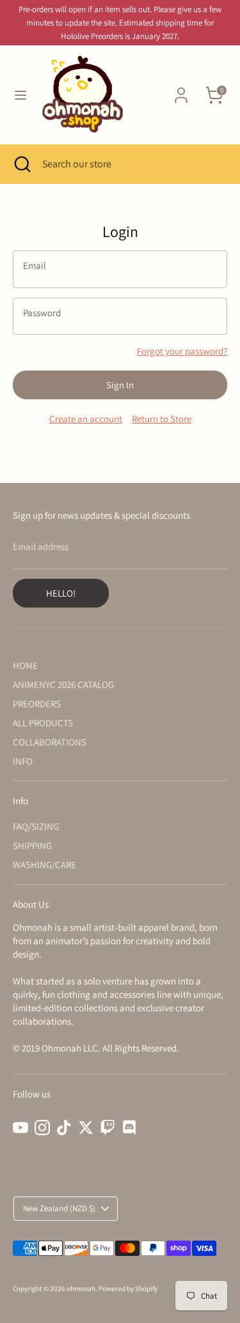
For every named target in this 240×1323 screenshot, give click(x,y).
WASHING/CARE (44, 865)
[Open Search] (21, 164)
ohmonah (81, 1288)
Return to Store (161, 419)
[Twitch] (107, 1127)
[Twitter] (85, 1127)
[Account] (181, 89)
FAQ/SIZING (36, 826)
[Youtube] (20, 1127)
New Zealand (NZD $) (59, 1208)
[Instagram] (42, 1127)
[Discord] (129, 1127)
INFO (23, 761)
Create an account (85, 419)
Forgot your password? (182, 351)
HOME (25, 665)
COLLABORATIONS (49, 742)
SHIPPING (32, 845)
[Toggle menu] (20, 95)
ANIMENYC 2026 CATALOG (63, 684)
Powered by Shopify (128, 1288)
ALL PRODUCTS (43, 723)
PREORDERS (37, 704)
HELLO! (61, 593)
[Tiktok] (64, 1127)
